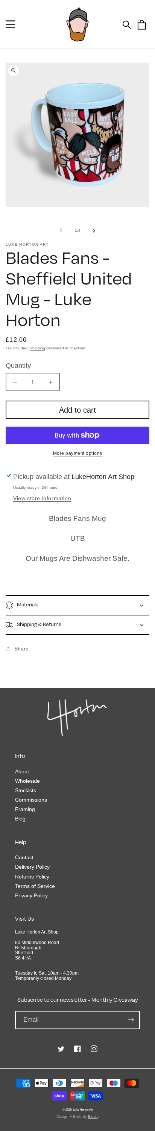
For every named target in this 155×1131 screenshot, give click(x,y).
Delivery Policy (32, 867)
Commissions (31, 800)
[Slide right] (94, 230)
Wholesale (27, 781)
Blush (93, 1116)
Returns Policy (32, 877)
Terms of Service (35, 886)
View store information (42, 498)
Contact (24, 857)
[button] (10, 24)
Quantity (18, 365)
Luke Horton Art (83, 1109)
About (22, 771)
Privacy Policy (31, 895)
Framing (25, 809)
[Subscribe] (131, 1020)
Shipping (37, 348)
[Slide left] (61, 230)
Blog (20, 819)
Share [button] (21, 649)
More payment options (77, 453)
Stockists (25, 790)
